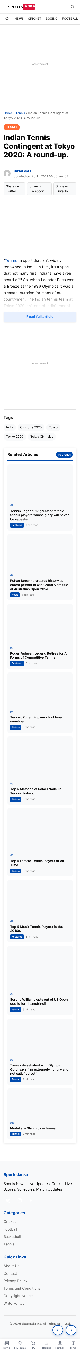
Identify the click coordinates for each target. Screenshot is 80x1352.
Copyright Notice (18, 1295)
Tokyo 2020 (14, 436)
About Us (11, 1266)
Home (8, 113)
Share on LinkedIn (62, 188)
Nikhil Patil (22, 171)
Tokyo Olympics (41, 436)
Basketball (12, 1236)
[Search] (72, 7)
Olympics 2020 (31, 427)
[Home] (7, 19)
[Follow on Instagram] (19, 1200)
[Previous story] (57, 1330)
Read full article (39, 316)
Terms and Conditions (22, 1288)
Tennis (20, 113)
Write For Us (14, 1303)
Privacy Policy (15, 1281)
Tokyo (53, 427)
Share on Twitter (12, 188)
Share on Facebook (37, 188)
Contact (10, 1273)
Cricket (34, 18)
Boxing (52, 18)
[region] (40, 64)
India (9, 427)
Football (70, 18)
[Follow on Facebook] (31, 1200)
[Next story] (71, 1330)
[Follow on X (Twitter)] (8, 1200)
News (19, 18)
